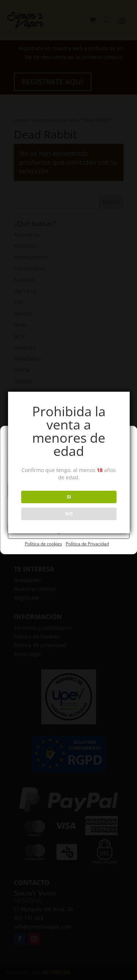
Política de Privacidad (87, 544)
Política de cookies (43, 544)
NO (69, 513)
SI (69, 496)
